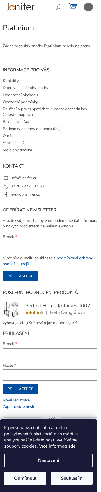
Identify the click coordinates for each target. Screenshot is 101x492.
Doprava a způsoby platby (25, 87)
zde (71, 446)
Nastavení (48, 460)
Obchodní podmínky (20, 102)
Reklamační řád (16, 121)
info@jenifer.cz (23, 178)
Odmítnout (25, 478)
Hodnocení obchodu (20, 95)
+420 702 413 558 (27, 186)
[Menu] (88, 7)
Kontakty (11, 80)
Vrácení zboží (14, 142)
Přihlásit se (20, 276)
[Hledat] (59, 7)
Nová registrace (16, 400)
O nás (8, 135)
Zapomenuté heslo (19, 406)
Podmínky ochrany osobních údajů (33, 128)
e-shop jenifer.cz (25, 194)
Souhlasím (71, 478)
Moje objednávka (17, 150)
